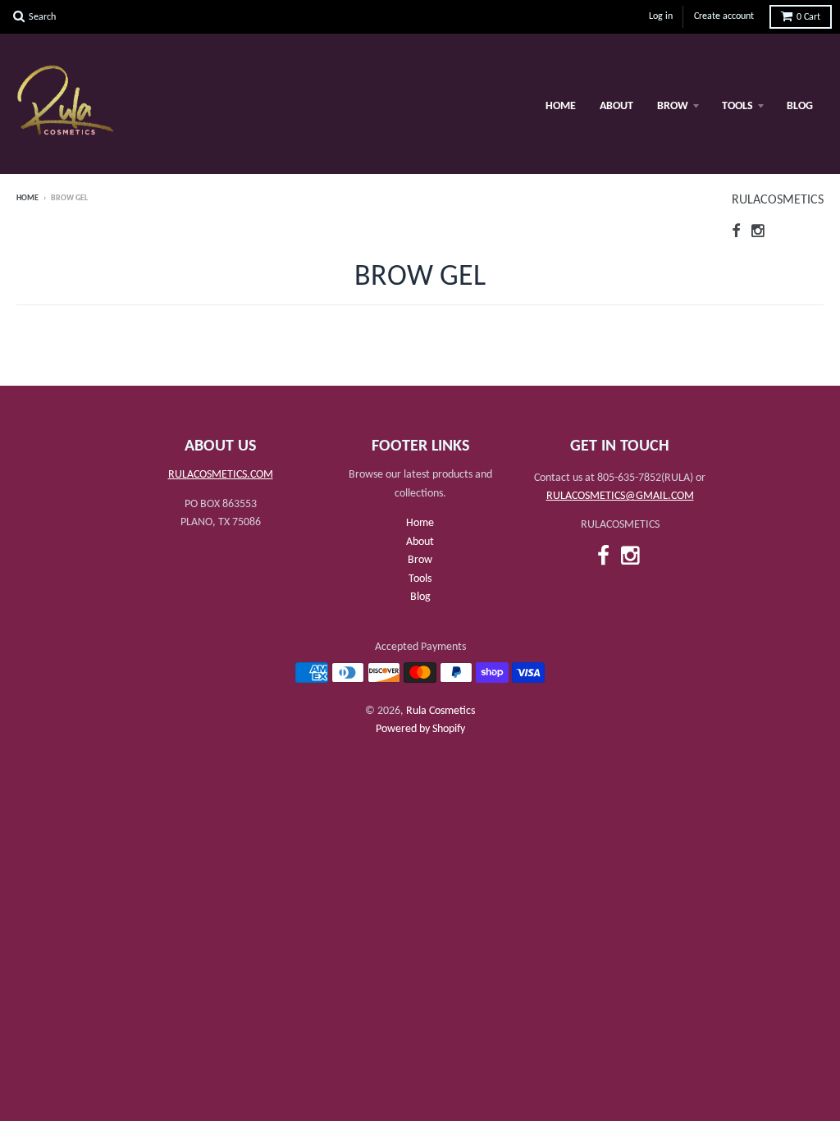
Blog (800, 106)
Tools (737, 106)
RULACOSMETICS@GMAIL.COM (620, 496)
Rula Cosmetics (440, 711)
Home (561, 106)
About (616, 106)
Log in (661, 16)
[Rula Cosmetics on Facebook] (736, 233)
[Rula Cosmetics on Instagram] (758, 233)
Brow (672, 106)
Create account (724, 16)
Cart (808, 17)
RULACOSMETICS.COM (220, 475)
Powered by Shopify (420, 729)
